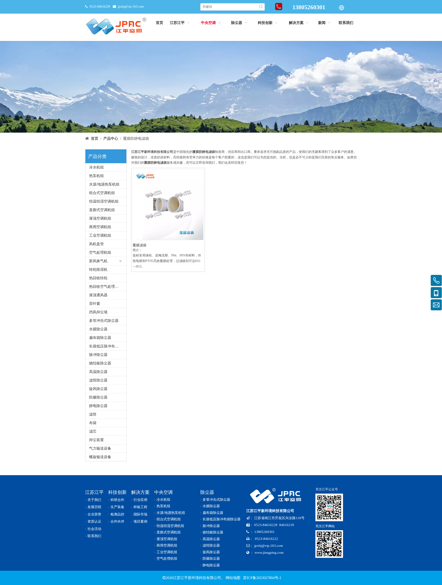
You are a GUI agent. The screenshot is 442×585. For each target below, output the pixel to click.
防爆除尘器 (98, 397)
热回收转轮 (98, 278)
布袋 (92, 423)
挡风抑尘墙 (98, 312)
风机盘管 (96, 244)
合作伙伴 (117, 521)
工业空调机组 (100, 235)
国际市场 (140, 514)
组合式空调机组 (102, 193)
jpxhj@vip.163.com (131, 6)
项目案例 (140, 521)
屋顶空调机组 (100, 218)
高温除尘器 (98, 372)
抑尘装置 (96, 440)
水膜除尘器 (98, 329)
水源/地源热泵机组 (104, 184)
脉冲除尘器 (98, 355)
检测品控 (117, 514)
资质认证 (94, 521)
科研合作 (117, 500)
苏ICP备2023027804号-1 (261, 578)
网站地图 (233, 578)
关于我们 (94, 500)
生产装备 (117, 507)
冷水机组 (96, 167)
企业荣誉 (94, 514)
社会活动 (94, 529)
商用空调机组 (100, 227)
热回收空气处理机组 (105, 286)
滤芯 (92, 431)
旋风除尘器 (98, 389)
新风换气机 (98, 261)
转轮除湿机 (98, 269)
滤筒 (92, 414)
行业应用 (140, 500)
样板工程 (140, 507)
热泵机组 (96, 176)
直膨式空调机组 (102, 210)
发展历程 (94, 507)
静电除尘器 (98, 406)
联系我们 (94, 536)
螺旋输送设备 (100, 457)
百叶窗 (94, 304)
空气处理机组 (100, 252)
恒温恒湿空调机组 (104, 201)
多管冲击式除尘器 (104, 321)
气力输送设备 (100, 448)
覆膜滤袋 (139, 245)
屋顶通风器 (98, 295)
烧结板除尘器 (100, 363)
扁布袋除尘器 (100, 338)
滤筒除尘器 (98, 380)
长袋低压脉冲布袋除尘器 (107, 346)
